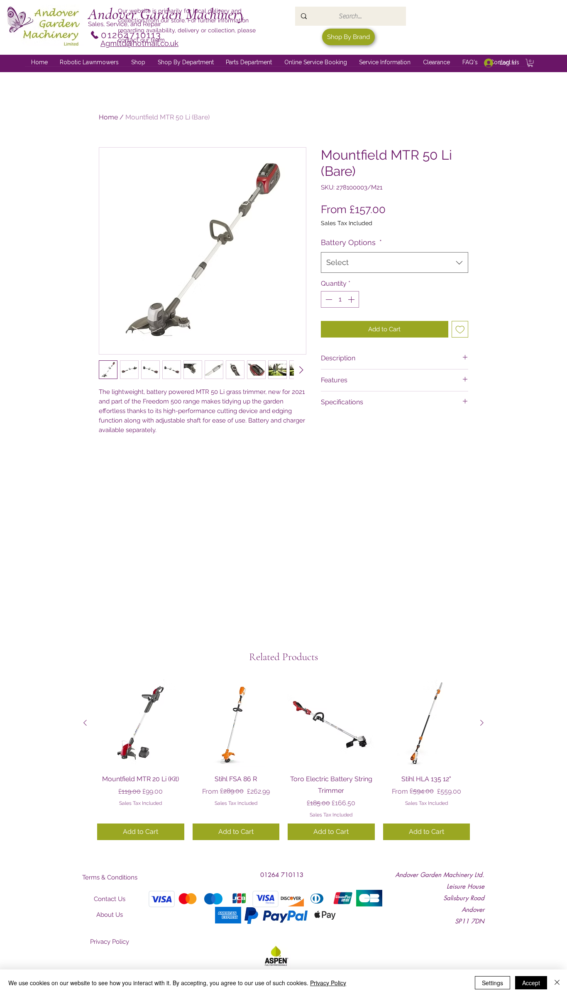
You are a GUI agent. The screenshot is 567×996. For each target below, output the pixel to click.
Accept (531, 983)
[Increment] (352, 299)
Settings (492, 983)
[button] (186, 62)
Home (108, 117)
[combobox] (394, 262)
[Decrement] (328, 299)
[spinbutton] (340, 299)
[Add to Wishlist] (460, 329)
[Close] (557, 982)
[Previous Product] (85, 723)
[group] (283, 759)
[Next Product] (482, 723)
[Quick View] (140, 723)
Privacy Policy (328, 983)
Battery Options (351, 242)
